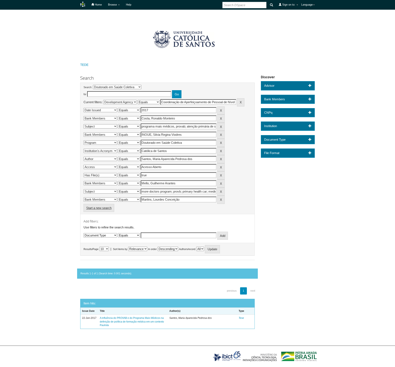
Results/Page (91, 249)
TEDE (84, 65)
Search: (88, 87)
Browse (113, 4)
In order (152, 249)
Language (307, 4)
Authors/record (187, 249)
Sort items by (120, 249)
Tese (241, 318)
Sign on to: (288, 4)
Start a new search (99, 208)
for (85, 94)
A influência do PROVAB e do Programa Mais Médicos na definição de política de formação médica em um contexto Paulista (132, 321)
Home (98, 4)
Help (128, 4)
